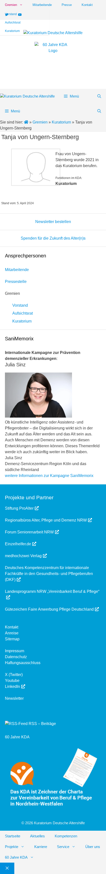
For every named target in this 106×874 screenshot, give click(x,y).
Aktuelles (37, 836)
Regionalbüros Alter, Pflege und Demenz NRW (46, 520)
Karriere (40, 847)
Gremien (11, 5)
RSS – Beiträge (42, 724)
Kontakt (87, 5)
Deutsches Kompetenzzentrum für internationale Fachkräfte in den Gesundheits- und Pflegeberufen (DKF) (49, 574)
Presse (67, 5)
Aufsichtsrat (12, 22)
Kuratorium (12, 31)
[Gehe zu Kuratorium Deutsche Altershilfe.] (26, 122)
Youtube (12, 680)
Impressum (14, 651)
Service (63, 847)
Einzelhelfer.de (18, 544)
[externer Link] (30, 167)
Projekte (11, 847)
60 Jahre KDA (17, 737)
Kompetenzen (66, 836)
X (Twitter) (14, 675)
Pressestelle (16, 281)
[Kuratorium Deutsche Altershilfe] (27, 96)
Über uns (92, 847)
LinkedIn (12, 686)
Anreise (11, 633)
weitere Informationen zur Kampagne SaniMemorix (49, 476)
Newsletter (14, 698)
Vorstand (11, 14)
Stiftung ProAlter (19, 508)
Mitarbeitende (42, 5)
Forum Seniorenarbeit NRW (29, 532)
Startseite (12, 836)
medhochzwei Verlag (23, 556)
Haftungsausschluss (22, 663)
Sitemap (12, 639)
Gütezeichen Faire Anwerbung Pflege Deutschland (49, 609)
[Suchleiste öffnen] (99, 96)
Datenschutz (16, 657)
